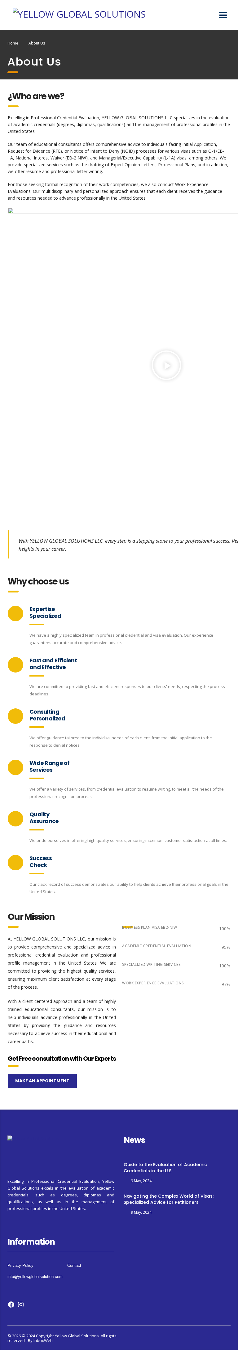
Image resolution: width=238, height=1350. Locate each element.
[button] (166, 366)
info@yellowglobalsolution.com (35, 1276)
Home (12, 43)
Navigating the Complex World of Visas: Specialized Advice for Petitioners (169, 1199)
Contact (74, 1265)
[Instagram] (20, 1307)
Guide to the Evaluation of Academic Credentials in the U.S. (165, 1167)
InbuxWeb (43, 1340)
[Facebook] (11, 1307)
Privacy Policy (20, 1265)
